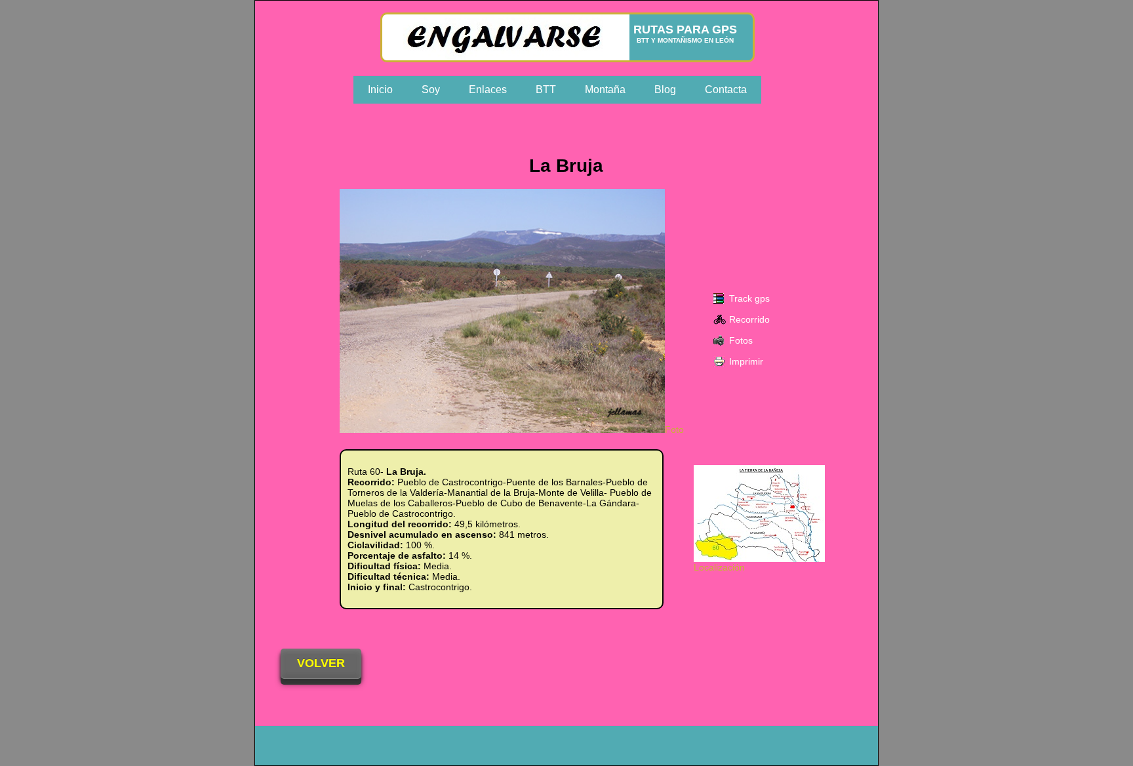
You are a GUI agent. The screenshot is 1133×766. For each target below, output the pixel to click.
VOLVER (321, 663)
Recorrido (749, 319)
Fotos (741, 340)
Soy (431, 89)
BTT (546, 89)
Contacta (726, 89)
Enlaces (488, 89)
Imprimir (746, 361)
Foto (674, 429)
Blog (665, 89)
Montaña (605, 89)
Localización (719, 567)
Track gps (749, 298)
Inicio (380, 89)
